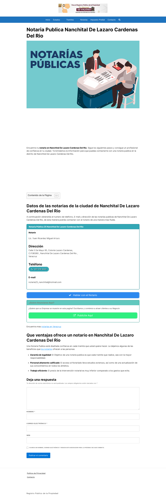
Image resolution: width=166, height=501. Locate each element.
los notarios (46, 349)
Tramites (70, 20)
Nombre (31, 412)
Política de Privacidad (36, 473)
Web (28, 435)
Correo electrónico (37, 423)
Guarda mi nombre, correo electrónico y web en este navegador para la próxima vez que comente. (66, 447)
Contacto (112, 20)
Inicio (48, 20)
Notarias (84, 20)
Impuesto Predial (97, 20)
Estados (56, 20)
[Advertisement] (83, 127)
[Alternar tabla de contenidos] (55, 196)
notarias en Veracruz (51, 326)
